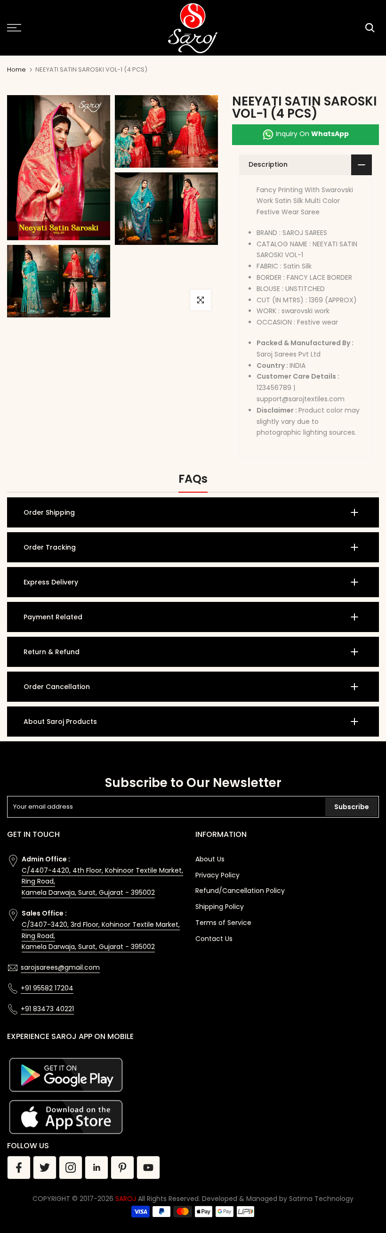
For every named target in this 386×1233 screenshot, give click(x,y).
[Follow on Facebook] (19, 1167)
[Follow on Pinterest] (122, 1167)
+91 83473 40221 (47, 1009)
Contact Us (214, 938)
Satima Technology (321, 1198)
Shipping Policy (219, 906)
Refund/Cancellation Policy (240, 890)
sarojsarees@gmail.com (60, 967)
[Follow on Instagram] (70, 1167)
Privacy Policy (217, 875)
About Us (210, 859)
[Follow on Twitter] (44, 1167)
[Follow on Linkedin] (96, 1167)
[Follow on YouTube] (148, 1167)
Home (16, 69)
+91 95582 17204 (47, 988)
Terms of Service (223, 922)
